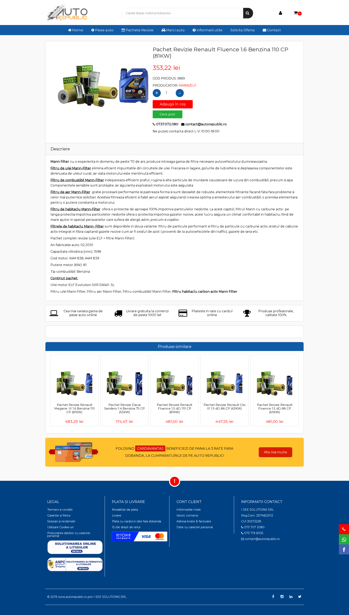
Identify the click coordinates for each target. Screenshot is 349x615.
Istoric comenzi (187, 515)
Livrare (116, 515)
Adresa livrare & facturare (194, 521)
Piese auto (104, 30)
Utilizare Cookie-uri (60, 527)
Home (77, 30)
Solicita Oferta (242, 30)
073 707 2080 (254, 527)
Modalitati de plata (125, 509)
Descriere (60, 149)
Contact (273, 30)
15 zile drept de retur (126, 527)
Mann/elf (187, 85)
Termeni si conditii (60, 509)
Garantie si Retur (59, 515)
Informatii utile (209, 30)
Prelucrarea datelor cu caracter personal (68, 534)
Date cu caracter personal (195, 527)
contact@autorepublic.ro (262, 538)
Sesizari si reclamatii (61, 521)
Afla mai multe (275, 452)
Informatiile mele (189, 509)
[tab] (174, 149)
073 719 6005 (253, 533)
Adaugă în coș (173, 104)
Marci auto (175, 30)
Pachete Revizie (139, 30)
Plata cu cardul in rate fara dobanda (136, 521)
